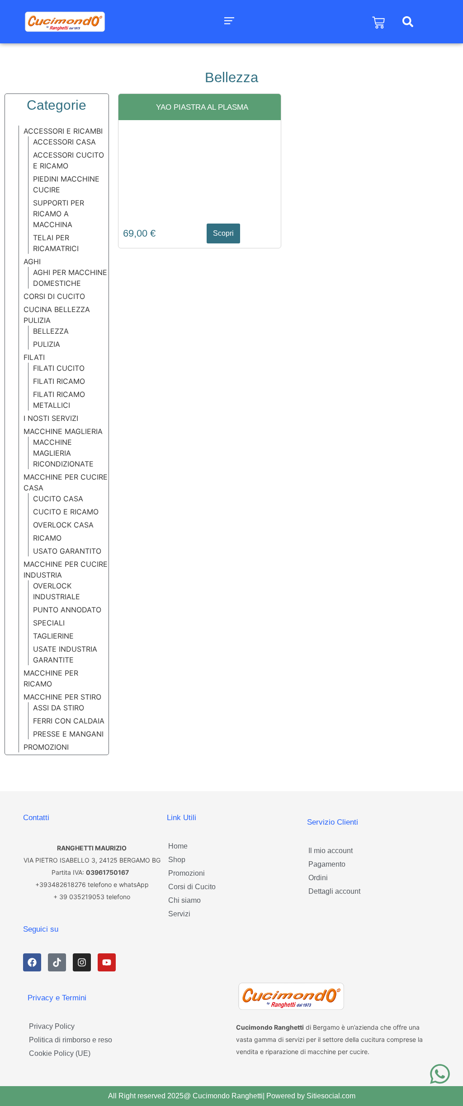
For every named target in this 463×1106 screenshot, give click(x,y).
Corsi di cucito (54, 296)
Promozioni (46, 746)
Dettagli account (334, 891)
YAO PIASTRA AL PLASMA (202, 107)
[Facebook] (32, 962)
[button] (229, 22)
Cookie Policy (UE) (59, 1053)
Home (178, 846)
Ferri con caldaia (68, 720)
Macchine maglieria (63, 431)
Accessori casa (64, 141)
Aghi (32, 261)
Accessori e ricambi (63, 130)
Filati (34, 357)
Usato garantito (67, 550)
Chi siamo (184, 900)
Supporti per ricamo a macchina (58, 213)
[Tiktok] (57, 962)
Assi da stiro (58, 707)
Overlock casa (63, 524)
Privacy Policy (52, 1026)
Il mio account (330, 850)
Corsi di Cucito (192, 887)
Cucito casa (58, 498)
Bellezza (51, 331)
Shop (176, 859)
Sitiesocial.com (331, 1096)
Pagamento (326, 864)
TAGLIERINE (53, 635)
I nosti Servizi (51, 418)
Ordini (318, 878)
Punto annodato (67, 609)
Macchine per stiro (62, 696)
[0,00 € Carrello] (378, 22)
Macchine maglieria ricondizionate (63, 453)
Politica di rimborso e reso (70, 1040)
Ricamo (47, 537)
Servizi (179, 914)
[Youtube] (107, 962)
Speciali (49, 622)
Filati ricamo (59, 381)
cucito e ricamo (66, 511)
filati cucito (59, 368)
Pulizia (46, 344)
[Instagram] (82, 962)
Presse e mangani (68, 733)
